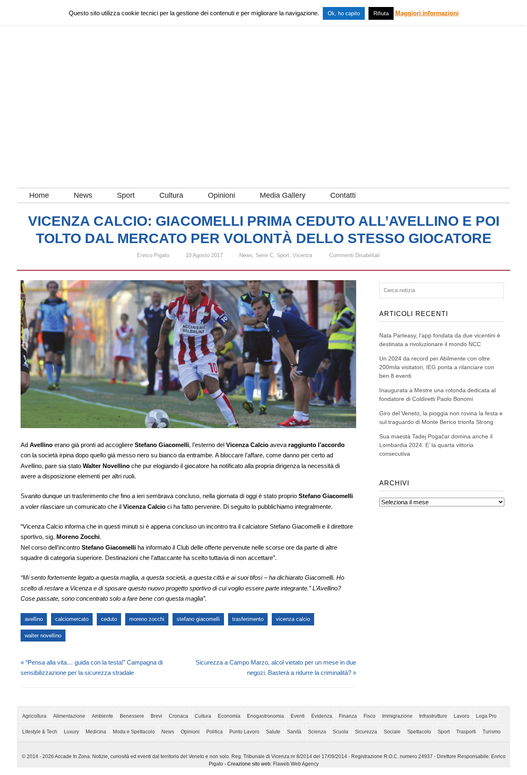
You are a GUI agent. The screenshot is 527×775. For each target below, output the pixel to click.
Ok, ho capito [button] (344, 13)
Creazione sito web (248, 764)
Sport (126, 195)
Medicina (96, 732)
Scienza (317, 732)
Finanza (348, 716)
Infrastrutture (433, 716)
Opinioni (221, 195)
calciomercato (72, 619)
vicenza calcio (293, 619)
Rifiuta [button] (381, 13)
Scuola (340, 732)
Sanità (294, 732)
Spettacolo (419, 732)
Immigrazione (397, 716)
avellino (34, 619)
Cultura (171, 195)
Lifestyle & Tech (39, 732)
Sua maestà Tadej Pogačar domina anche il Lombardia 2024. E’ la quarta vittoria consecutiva (435, 445)
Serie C (264, 255)
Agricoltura (34, 716)
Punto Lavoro (244, 732)
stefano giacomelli (198, 619)
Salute (273, 732)
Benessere (132, 716)
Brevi (156, 716)
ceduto (109, 619)
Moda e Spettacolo (134, 732)
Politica (214, 732)
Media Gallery (282, 195)
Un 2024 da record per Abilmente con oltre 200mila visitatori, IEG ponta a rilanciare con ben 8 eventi (436, 367)
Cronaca (178, 716)
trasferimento (248, 619)
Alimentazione (69, 716)
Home (39, 195)
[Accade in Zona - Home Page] (99, 181)
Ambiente (102, 716)
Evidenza (321, 716)
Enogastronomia (265, 716)
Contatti (343, 195)
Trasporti (466, 732)
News (83, 195)
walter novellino (43, 635)
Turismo (492, 732)
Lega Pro (486, 716)
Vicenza (302, 255)
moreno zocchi (146, 619)
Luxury (71, 732)
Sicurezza (366, 732)
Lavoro (461, 716)
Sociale (392, 732)
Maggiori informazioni (427, 12)
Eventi (298, 716)
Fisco (369, 716)
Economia (229, 716)
